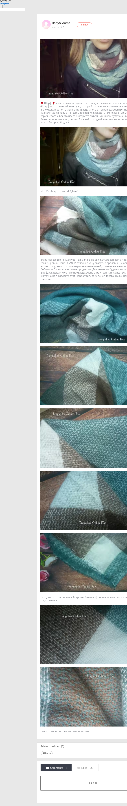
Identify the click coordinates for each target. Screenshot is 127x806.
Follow (84, 24)
